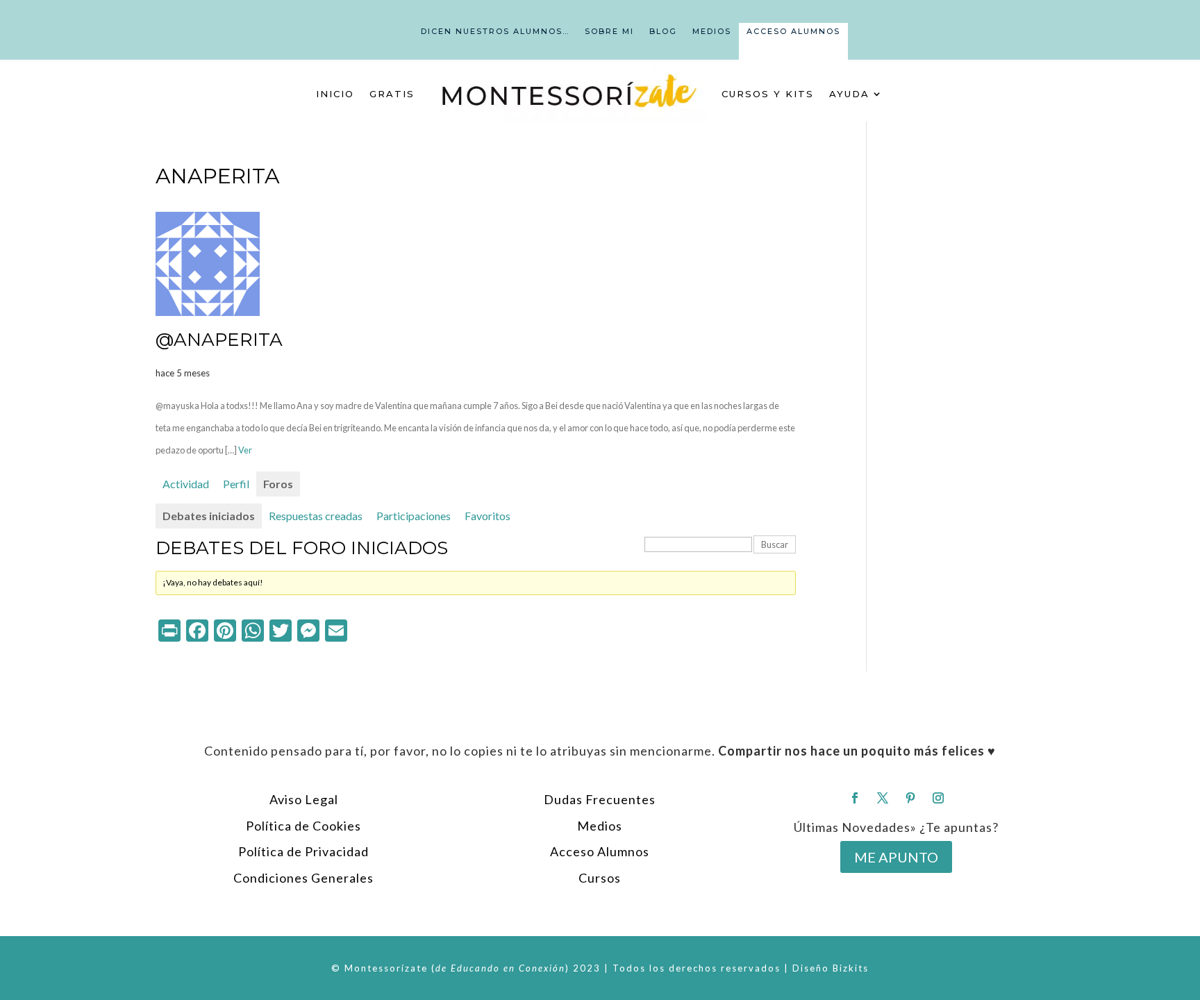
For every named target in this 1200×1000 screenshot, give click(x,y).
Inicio (335, 93)
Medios (711, 31)
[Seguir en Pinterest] (910, 798)
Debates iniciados (208, 515)
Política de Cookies (303, 825)
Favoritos (487, 515)
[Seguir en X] (883, 798)
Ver (245, 450)
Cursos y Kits (768, 93)
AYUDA (849, 93)
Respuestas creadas (315, 515)
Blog (663, 31)
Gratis (392, 93)
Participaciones (413, 515)
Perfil (236, 483)
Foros (278, 483)
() (500, 968)
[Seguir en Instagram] (938, 798)
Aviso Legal (303, 799)
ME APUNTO (896, 857)
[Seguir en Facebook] (855, 798)
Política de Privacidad (303, 851)
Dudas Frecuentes (600, 799)
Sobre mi (609, 31)
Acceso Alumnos (793, 31)
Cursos (599, 877)
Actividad (185, 483)
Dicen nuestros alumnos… (495, 31)
